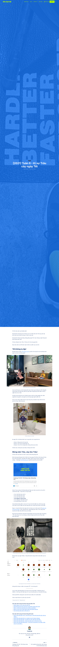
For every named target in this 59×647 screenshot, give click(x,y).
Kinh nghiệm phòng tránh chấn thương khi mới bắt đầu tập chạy (39, 644)
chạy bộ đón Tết (16, 600)
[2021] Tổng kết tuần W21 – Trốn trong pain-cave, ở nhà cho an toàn (28, 620)
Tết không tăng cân (24, 459)
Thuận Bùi (29, 631)
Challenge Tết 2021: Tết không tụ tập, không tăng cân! (20, 644)
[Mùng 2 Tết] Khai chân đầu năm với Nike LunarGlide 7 (25, 607)
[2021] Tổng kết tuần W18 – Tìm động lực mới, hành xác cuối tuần (27, 619)
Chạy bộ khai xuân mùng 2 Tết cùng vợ (22, 610)
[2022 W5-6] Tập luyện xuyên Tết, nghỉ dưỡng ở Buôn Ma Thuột (27, 606)
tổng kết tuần (22, 600)
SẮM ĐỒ (52, 1)
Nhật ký (29, 160)
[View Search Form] (55, 1)
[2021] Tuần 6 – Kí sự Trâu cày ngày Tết (22, 605)
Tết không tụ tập (25, 351)
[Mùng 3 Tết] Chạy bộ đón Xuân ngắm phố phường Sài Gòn (26, 609)
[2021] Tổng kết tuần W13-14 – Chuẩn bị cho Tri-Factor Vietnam (27, 618)
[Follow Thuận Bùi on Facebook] (29, 637)
